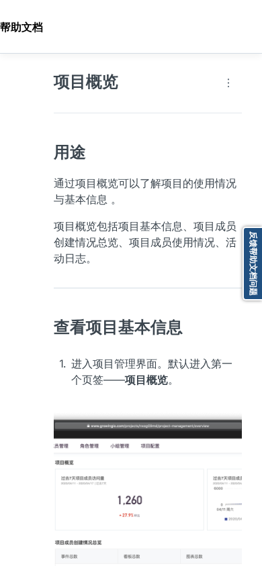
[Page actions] (228, 83)
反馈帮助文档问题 (253, 263)
